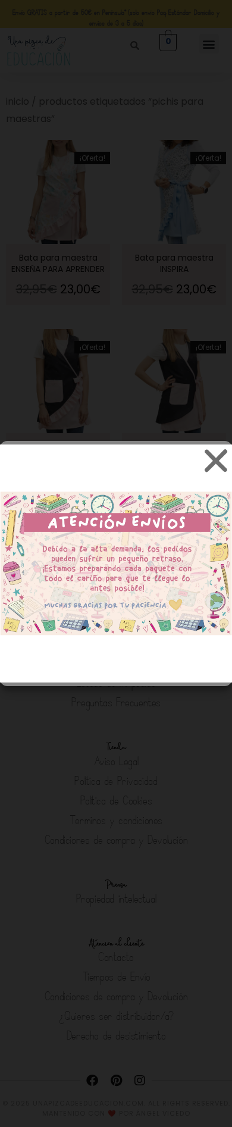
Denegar (116, 613)
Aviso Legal (199, 668)
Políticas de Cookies (49, 668)
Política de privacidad (132, 668)
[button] (214, 460)
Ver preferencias (116, 646)
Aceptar (116, 580)
